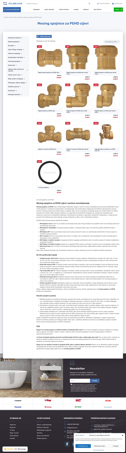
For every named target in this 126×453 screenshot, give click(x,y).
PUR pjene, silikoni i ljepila (16, 83)
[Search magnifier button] (89, 3)
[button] (122, 435)
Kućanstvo (11, 90)
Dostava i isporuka (43, 427)
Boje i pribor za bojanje (15, 79)
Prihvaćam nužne (99, 446)
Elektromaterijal (13, 41)
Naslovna (13, 424)
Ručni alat (11, 65)
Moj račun (97, 9)
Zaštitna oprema (13, 86)
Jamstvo (39, 433)
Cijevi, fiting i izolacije (16, 17)
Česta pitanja (64, 9)
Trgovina (12, 427)
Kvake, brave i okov (14, 75)
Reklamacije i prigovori (44, 430)
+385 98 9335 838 (73, 424)
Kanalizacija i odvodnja (15, 57)
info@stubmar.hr (72, 428)
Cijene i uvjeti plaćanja (44, 424)
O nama (76, 9)
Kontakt (86, 9)
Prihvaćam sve (83, 446)
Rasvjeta (11, 45)
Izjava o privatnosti (43, 435)
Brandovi (36, 9)
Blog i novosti (49, 9)
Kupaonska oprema (14, 38)
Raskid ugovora (42, 438)
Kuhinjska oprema (14, 94)
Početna (6, 17)
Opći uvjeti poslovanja (98, 450)
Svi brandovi (108, 407)
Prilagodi (115, 446)
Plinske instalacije (14, 53)
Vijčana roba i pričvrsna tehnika (16, 70)
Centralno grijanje (14, 61)
